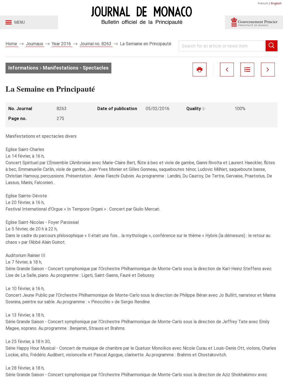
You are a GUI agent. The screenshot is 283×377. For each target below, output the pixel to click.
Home (12, 43)
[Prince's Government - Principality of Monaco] (254, 22)
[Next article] (268, 69)
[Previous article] (227, 69)
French (263, 3)
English (276, 3)
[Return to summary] (247, 69)
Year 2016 (62, 43)
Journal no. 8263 (96, 43)
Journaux (35, 43)
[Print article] (199, 69)
